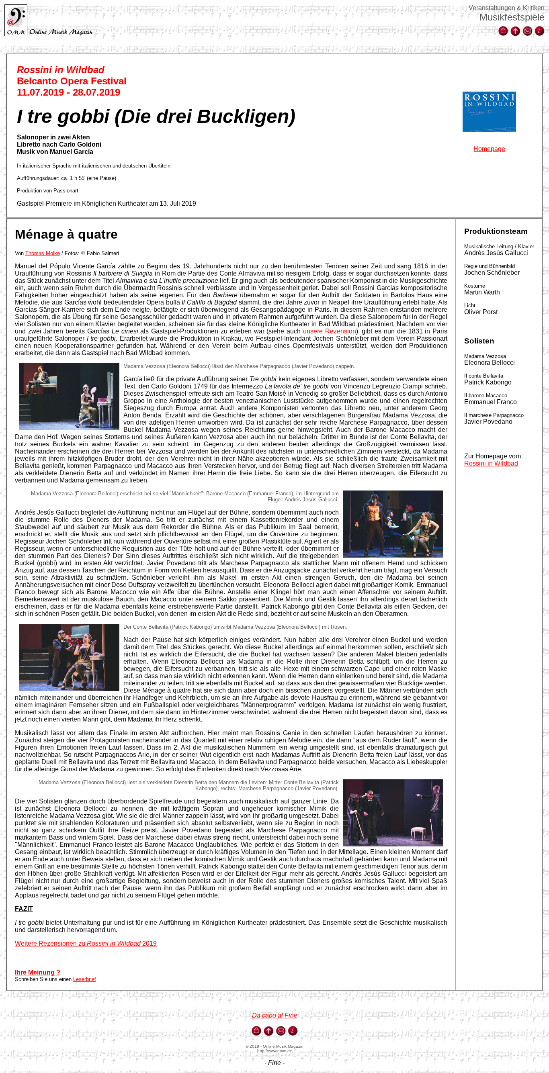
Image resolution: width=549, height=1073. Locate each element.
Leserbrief (84, 979)
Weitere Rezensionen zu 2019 (86, 943)
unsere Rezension (329, 331)
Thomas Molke (42, 253)
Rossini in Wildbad (491, 463)
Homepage (489, 148)
